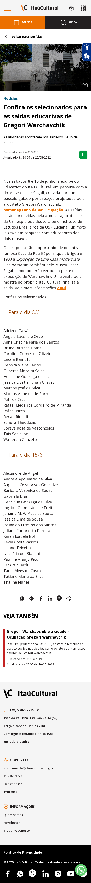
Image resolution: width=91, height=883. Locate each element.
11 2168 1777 (12, 776)
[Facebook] (7, 873)
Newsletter (11, 823)
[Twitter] (33, 873)
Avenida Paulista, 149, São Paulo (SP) (30, 718)
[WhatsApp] (20, 873)
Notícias (10, 98)
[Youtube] (70, 873)
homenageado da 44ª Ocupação (33, 209)
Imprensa (10, 792)
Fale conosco (12, 784)
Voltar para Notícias (27, 37)
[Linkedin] (45, 873)
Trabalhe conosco (16, 830)
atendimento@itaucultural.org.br (28, 768)
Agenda (27, 22)
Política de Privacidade (22, 852)
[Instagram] (58, 873)
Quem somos (13, 815)
